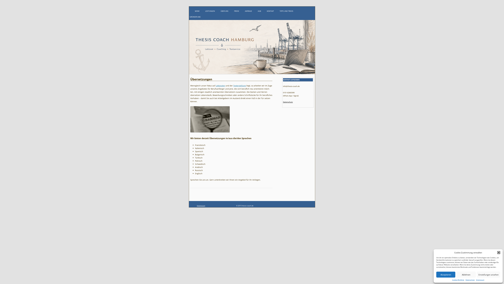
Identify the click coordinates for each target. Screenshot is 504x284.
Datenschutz (470, 280)
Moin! (197, 11)
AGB (259, 11)
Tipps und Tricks (286, 11)
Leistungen (210, 11)
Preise (236, 11)
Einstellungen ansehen (488, 274)
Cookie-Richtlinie (458, 280)
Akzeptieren (445, 274)
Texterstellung (239, 85)
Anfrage (248, 11)
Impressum (480, 280)
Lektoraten (220, 85)
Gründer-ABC (195, 17)
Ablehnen (466, 274)
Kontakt (270, 11)
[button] (498, 252)
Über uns (224, 11)
